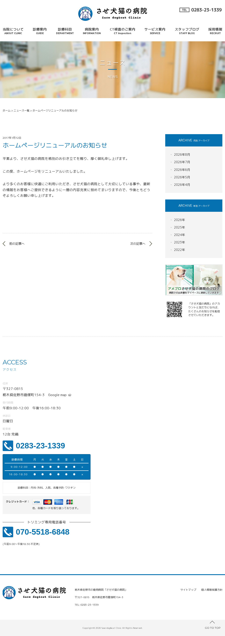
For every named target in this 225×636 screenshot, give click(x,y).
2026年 (179, 220)
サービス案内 (154, 31)
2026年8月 (182, 154)
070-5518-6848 (42, 531)
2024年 (179, 235)
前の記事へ (17, 243)
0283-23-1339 (40, 445)
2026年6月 (182, 170)
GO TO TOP (213, 627)
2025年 (179, 227)
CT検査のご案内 (122, 31)
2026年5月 (182, 177)
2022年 (179, 250)
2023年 (179, 242)
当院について (13, 31)
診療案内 (40, 31)
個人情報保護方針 (211, 590)
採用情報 (215, 31)
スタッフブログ (187, 31)
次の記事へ (137, 243)
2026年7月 (182, 162)
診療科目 (65, 31)
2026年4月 (182, 185)
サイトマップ (188, 590)
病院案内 (92, 31)
